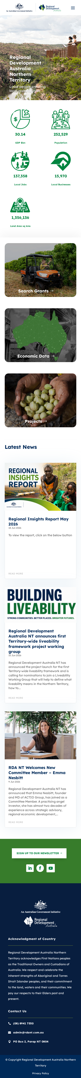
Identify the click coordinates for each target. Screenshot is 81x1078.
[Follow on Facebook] (40, 868)
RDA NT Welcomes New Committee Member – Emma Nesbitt (37, 772)
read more (15, 573)
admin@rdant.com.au (28, 1032)
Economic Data (33, 356)
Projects (33, 421)
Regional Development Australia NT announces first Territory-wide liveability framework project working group (37, 641)
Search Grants (33, 291)
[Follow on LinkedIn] (30, 868)
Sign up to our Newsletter (38, 853)
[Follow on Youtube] (51, 868)
